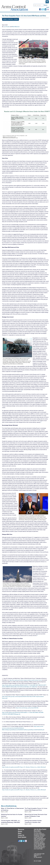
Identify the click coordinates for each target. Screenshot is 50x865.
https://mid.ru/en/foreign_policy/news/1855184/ (27, 707)
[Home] (16, 8)
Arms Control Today (10, 19)
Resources (21, 829)
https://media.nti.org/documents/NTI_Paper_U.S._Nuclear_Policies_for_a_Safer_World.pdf (24, 767)
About (19, 833)
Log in (47, 7)
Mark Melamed (15, 26)
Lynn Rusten (7, 26)
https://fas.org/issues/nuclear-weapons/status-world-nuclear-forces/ (25, 680)
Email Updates (22, 837)
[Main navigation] (47, 1)
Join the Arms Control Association (40, 830)
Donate (20, 831)
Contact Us (21, 835)
